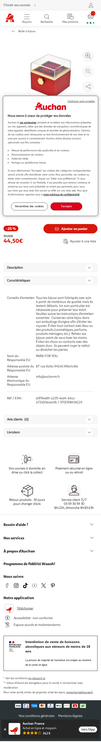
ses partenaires (28, 122)
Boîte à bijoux (26, 31)
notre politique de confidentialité (61, 194)
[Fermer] (5, 729)
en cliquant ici (36, 678)
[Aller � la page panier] (91, 18)
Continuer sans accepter (81, 101)
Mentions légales (70, 716)
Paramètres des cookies (29, 206)
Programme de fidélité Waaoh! (29, 563)
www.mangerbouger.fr (79, 692)
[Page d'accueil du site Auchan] (10, 18)
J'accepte (66, 206)
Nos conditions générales (36, 716)
